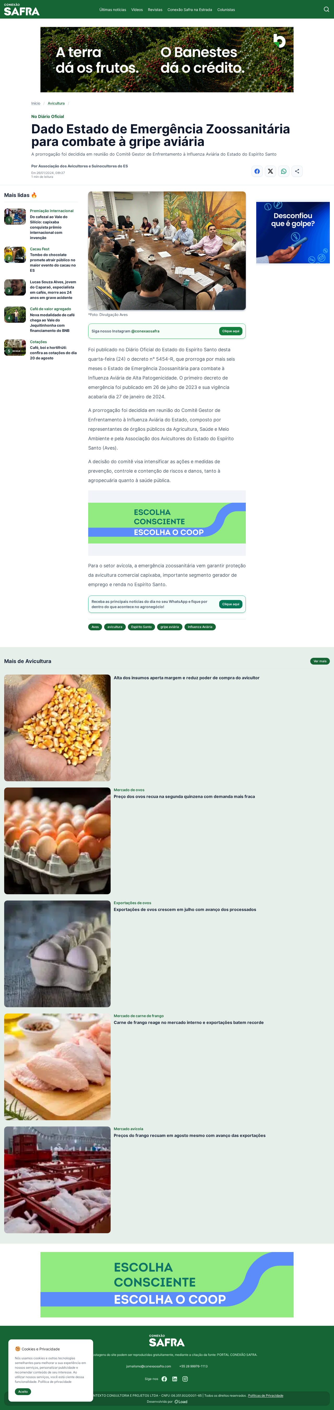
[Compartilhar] (297, 171)
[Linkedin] (175, 1379)
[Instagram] (185, 1379)
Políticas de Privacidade (265, 1395)
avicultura (115, 627)
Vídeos (137, 9)
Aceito (23, 1392)
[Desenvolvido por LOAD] (181, 1401)
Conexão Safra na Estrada (190, 9)
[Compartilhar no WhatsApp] (283, 171)
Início (35, 103)
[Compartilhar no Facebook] (257, 171)
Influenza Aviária (200, 627)
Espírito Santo (141, 627)
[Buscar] (326, 9)
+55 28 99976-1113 (193, 1366)
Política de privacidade (54, 1382)
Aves (95, 627)
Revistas (155, 9)
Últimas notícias (112, 9)
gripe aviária (169, 627)
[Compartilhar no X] (270, 171)
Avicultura (56, 103)
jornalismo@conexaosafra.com (148, 1366)
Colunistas (226, 9)
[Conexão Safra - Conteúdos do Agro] (22, 9)
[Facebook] (164, 1379)
